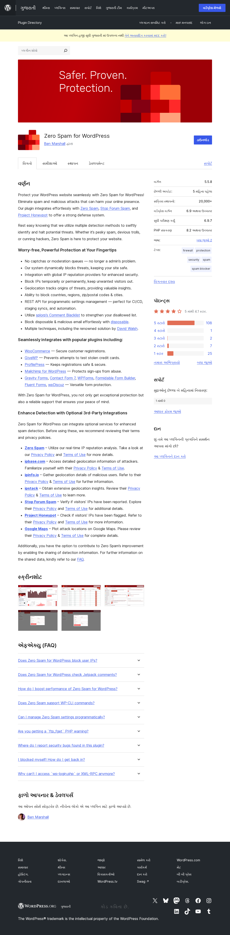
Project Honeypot (33, 215)
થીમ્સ (61, 867)
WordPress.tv (107, 881)
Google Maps (36, 528)
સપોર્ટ (208, 163)
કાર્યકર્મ (142, 867)
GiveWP (31, 357)
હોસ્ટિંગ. (23, 874)
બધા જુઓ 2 (204, 240)
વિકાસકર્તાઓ (106, 874)
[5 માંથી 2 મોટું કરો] (95, 591)
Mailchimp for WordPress (45, 371)
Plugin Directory (30, 22)
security (193, 259)
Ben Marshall (54, 143)
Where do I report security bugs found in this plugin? (61, 745)
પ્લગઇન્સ (64, 874)
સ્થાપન (73, 163)
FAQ (80, 559)
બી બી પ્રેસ (184, 874)
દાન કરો (142, 874)
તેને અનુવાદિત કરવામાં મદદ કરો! (145, 35)
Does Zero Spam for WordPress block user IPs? (57, 660)
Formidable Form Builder (115, 378)
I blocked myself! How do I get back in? (51, 759)
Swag (143, 881)
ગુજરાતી (66, 906)
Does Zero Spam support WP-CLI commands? (56, 703)
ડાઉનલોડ (203, 140)
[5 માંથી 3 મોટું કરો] (138, 591)
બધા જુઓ (204, 362)
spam (206, 259)
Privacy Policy (43, 454)
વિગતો (27, 163)
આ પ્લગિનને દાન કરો (170, 456)
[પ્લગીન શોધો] (65, 50)
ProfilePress (34, 364)
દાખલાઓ (64, 881)
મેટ (179, 867)
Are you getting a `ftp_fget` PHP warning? (53, 731)
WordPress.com (188, 860)
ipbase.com (35, 461)
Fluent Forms (35, 384)
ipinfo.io (32, 475)
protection (203, 250)
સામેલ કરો (143, 860)
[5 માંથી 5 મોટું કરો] (95, 616)
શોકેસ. (62, 860)
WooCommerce (37, 351)
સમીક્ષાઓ (49, 163)
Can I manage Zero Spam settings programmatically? (61, 717)
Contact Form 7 (62, 378)
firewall (188, 250)
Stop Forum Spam (115, 208)
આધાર (101, 867)
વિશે (20, 860)
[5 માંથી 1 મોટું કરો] (51, 591)
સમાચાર (23, 867)
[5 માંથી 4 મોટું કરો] (51, 616)
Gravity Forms (36, 378)
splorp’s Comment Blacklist (58, 315)
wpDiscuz (56, 384)
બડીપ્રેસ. (183, 881)
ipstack (31, 488)
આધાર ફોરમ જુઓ (167, 411)
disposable (119, 322)
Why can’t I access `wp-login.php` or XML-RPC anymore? (66, 774)
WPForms (85, 378)
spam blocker (201, 268)
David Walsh (127, 328)
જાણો (101, 860)
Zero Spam (89, 208)
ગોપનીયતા (24, 881)
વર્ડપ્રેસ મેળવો (212, 8)
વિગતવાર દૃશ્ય (164, 281)
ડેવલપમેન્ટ (96, 163)
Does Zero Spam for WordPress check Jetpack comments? (67, 675)
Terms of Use (74, 454)
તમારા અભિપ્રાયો (167, 362)
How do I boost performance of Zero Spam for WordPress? (67, 689)
